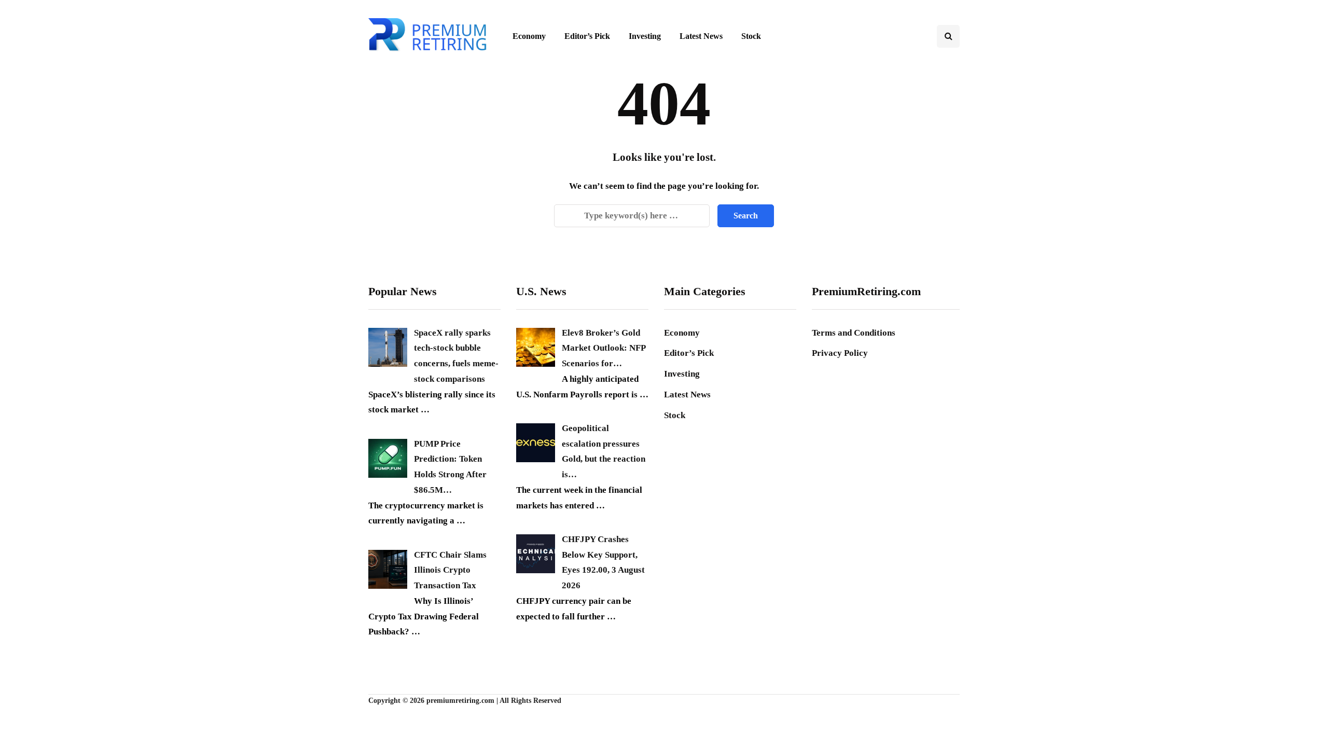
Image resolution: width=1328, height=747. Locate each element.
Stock (751, 36)
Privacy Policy (840, 353)
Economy (529, 36)
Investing (645, 36)
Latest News (701, 36)
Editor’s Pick (587, 36)
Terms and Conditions (853, 333)
